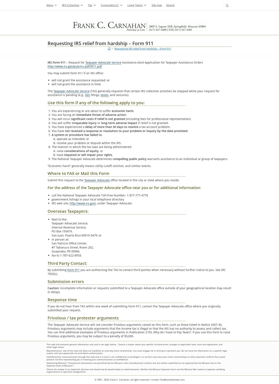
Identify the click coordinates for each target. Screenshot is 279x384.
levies (104, 95)
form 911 (73, 270)
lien (87, 95)
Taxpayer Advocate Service (103, 62)
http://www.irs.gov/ (83, 203)
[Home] (109, 48)
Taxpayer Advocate (97, 180)
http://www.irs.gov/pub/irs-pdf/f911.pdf (75, 66)
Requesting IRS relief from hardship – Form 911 (142, 48)
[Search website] (227, 5)
